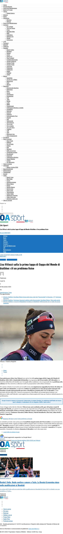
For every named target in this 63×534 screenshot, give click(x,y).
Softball (9, 73)
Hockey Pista (10, 63)
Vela (8, 132)
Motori (5, 76)
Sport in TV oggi (7, 10)
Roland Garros (11, 13)
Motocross (10, 81)
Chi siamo (5, 511)
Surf (8, 119)
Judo (8, 99)
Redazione (5, 513)
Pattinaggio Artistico (12, 157)
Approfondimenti (8, 169)
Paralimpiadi (10, 106)
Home (5, 5)
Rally (8, 83)
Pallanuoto (10, 69)
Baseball (9, 51)
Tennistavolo (10, 122)
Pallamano (10, 68)
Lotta (8, 103)
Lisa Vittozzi (36, 440)
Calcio (8, 55)
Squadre (5, 48)
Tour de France (11, 28)
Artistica (9, 20)
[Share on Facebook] (33, 364)
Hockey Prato (10, 65)
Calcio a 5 (9, 56)
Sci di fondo (10, 144)
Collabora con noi (7, 515)
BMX (8, 33)
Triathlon (9, 129)
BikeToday (10, 179)
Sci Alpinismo (10, 162)
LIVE (4, 41)
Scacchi (9, 113)
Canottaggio (10, 94)
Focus (8, 180)
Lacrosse (9, 66)
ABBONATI (7, 233)
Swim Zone (10, 190)
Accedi (5, 174)
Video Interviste (11, 197)
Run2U (8, 185)
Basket (9, 53)
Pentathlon (10, 109)
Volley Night (10, 194)
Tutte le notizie (7, 164)
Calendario (10, 35)
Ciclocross (10, 40)
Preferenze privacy (8, 521)
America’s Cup (11, 134)
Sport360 (6, 86)
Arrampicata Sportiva (12, 88)
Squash (9, 118)
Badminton (10, 89)
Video (5, 175)
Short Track (10, 141)
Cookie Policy (6, 519)
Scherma (9, 114)
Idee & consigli (7, 200)
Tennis (5, 11)
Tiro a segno (10, 126)
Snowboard (10, 154)
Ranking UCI (10, 36)
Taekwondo (10, 121)
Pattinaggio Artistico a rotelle (15, 108)
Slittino (9, 146)
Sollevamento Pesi (12, 116)
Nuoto (5, 16)
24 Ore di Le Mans (12, 79)
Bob (8, 147)
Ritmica (9, 21)
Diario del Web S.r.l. (33, 529)
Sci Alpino (6, 137)
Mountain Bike (11, 31)
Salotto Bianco (11, 187)
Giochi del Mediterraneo (10, 8)
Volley (8, 74)
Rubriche (9, 111)
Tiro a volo (10, 124)
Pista (8, 30)
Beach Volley (10, 50)
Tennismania (10, 192)
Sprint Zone (10, 189)
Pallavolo (6, 46)
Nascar (9, 84)
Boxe (8, 91)
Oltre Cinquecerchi (12, 136)
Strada (8, 38)
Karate (8, 101)
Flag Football (10, 58)
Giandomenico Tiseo (6, 292)
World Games (7, 170)
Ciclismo (5, 25)
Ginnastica (6, 18)
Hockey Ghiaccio (11, 61)
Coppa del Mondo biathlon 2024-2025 (22, 440)
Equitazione (10, 96)
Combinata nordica (12, 152)
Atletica (5, 15)
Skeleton (9, 149)
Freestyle (9, 156)
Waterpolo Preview (12, 195)
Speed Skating (11, 159)
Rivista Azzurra (7, 6)
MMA (8, 104)
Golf (8, 98)
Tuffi (8, 131)
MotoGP (5, 45)
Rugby (8, 71)
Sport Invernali (7, 139)
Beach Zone (10, 177)
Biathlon (9, 142)
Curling (8, 160)
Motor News (10, 184)
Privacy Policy (6, 517)
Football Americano (12, 60)
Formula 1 (6, 43)
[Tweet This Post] (33, 366)
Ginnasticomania (11, 182)
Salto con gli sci (11, 151)
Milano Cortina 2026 (12, 167)
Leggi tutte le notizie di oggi (11, 432)
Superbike (9, 78)
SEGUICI (2, 439)
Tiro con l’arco (11, 127)
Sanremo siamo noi (12, 199)
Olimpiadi (6, 165)
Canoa (8, 93)
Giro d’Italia (10, 26)
